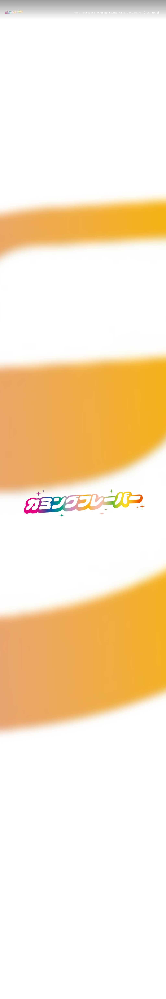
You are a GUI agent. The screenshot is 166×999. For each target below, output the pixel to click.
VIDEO (122, 12)
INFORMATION (88, 12)
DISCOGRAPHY (134, 12)
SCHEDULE (102, 12)
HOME (77, 12)
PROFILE (113, 12)
